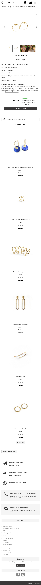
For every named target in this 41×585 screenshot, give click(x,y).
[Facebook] (18, 574)
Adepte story (6, 548)
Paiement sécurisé (8, 538)
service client (6, 524)
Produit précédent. (10, 452)
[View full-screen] (37, 14)
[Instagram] (23, 574)
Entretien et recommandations (15, 119)
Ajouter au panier (21, 108)
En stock (20, 173)
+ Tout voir (20, 442)
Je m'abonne (20, 565)
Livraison (5, 536)
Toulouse (5, 554)
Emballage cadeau (8, 533)
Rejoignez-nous (7, 552)
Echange (5, 540)
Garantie (5, 530)
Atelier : (21, 60)
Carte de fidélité (7, 550)
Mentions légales (7, 544)
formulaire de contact (11, 92)
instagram (31, 90)
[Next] (36, 27)
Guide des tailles (7, 526)
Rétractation (6, 542)
